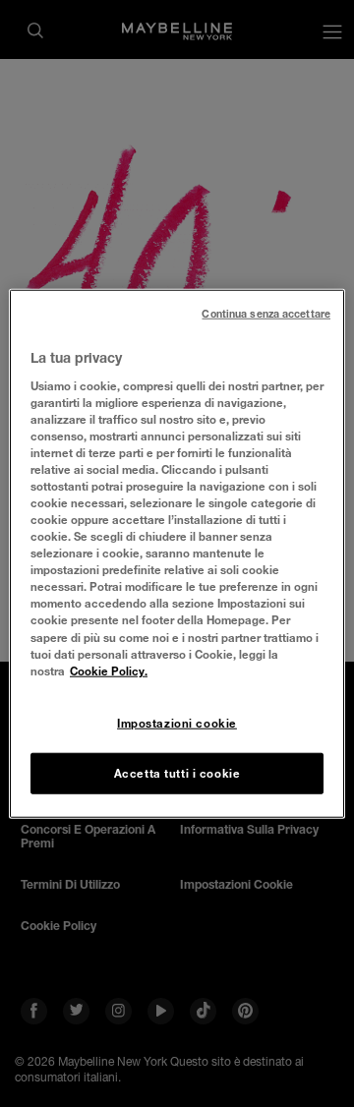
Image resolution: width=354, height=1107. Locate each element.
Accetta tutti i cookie (177, 772)
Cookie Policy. (109, 670)
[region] (177, 554)
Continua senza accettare (266, 314)
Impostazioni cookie (177, 722)
